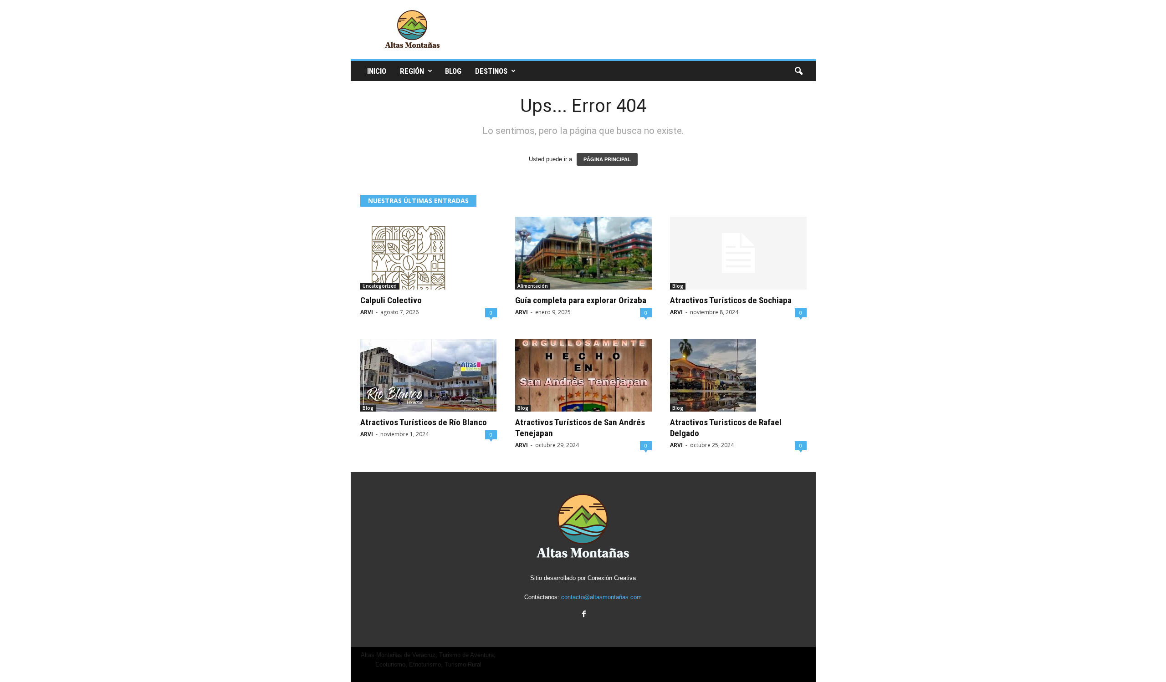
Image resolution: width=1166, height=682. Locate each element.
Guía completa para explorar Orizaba (580, 300)
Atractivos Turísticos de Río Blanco (423, 422)
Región (412, 71)
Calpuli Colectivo (391, 300)
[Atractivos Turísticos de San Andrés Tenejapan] (583, 375)
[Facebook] (583, 614)
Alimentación (532, 286)
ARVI (366, 312)
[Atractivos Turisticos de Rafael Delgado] (738, 375)
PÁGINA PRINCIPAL (607, 159)
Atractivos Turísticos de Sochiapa (731, 300)
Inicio (376, 71)
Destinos (491, 71)
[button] (798, 71)
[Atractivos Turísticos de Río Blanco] (428, 375)
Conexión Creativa (612, 578)
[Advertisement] (650, 29)
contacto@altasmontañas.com (601, 597)
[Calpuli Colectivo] (428, 253)
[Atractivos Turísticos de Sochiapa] (738, 253)
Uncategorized (380, 286)
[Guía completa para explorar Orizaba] (583, 253)
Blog (453, 71)
